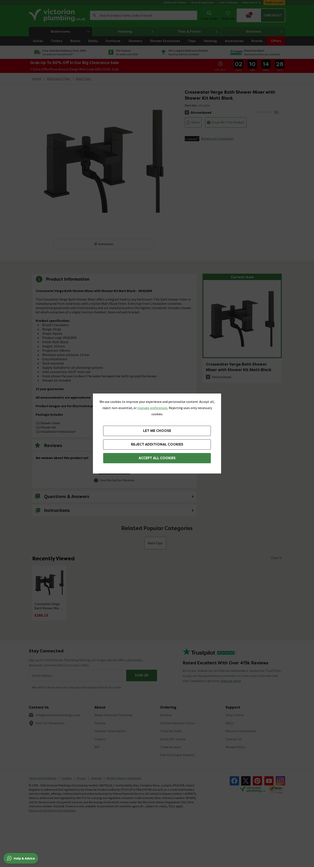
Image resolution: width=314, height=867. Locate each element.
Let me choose (157, 430)
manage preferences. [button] (152, 408)
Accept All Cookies (157, 458)
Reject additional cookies (157, 444)
